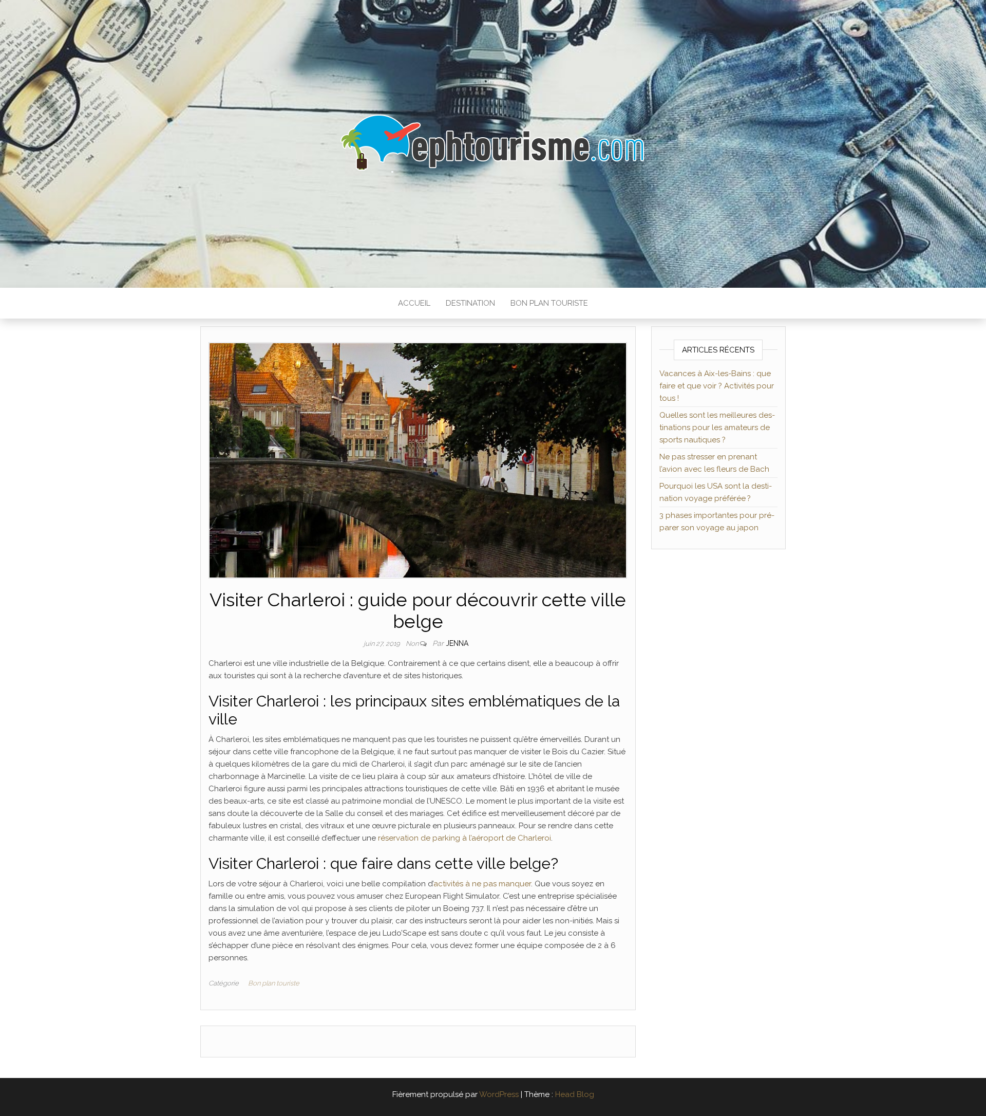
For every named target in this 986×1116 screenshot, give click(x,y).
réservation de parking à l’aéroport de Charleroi (464, 838)
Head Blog (574, 1094)
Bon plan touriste (549, 303)
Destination (470, 303)
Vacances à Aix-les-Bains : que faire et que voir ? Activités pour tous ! (716, 386)
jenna (457, 643)
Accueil (414, 303)
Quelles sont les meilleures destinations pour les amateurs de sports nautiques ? (717, 427)
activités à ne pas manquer (482, 883)
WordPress (499, 1094)
